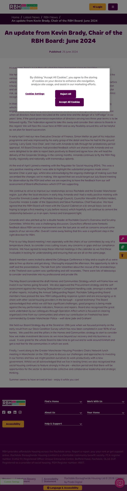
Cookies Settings (34, 94)
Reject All (65, 94)
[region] (63, 89)
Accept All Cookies (69, 102)
